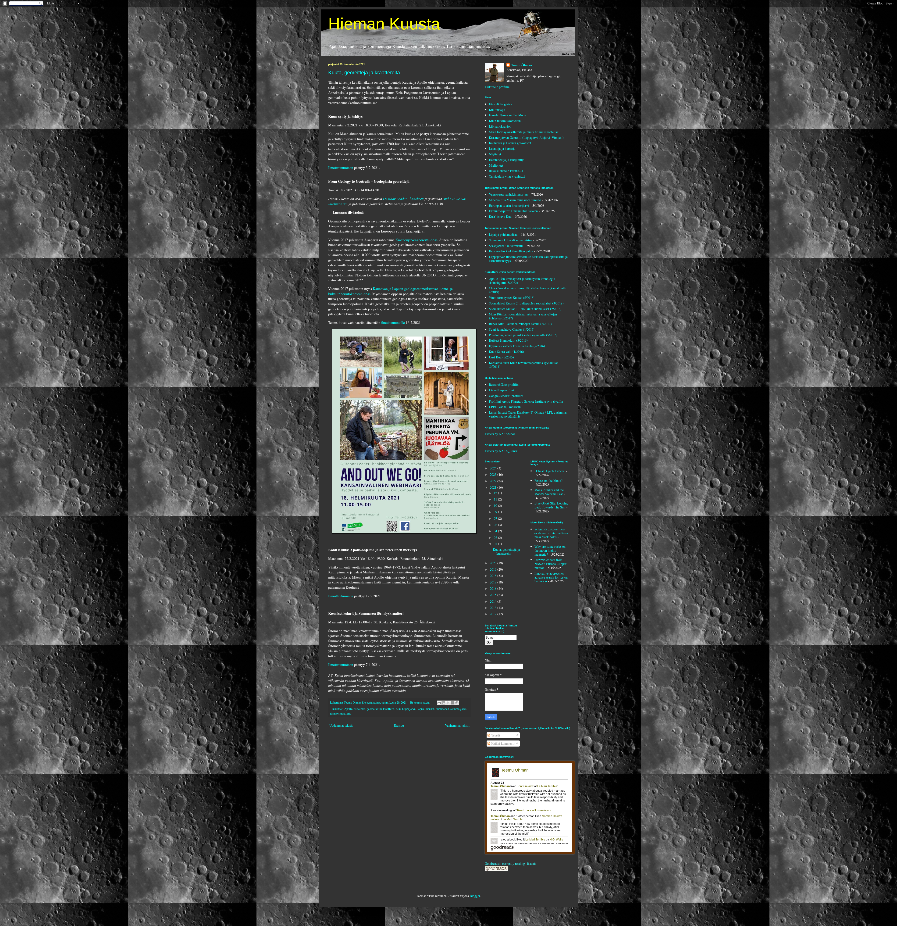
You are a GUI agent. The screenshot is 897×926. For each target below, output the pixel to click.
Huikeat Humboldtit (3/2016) (508, 340)
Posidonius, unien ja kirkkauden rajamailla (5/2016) (523, 335)
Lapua (420, 709)
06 (496, 524)
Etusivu (399, 725)
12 (496, 493)
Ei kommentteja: (420, 702)
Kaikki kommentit (502, 743)
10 (496, 505)
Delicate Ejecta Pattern (549, 471)
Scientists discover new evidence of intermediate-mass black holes (551, 533)
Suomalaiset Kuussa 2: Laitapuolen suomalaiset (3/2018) (526, 303)
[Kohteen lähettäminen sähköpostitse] (439, 703)
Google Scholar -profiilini (506, 395)
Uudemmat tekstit (341, 725)
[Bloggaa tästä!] (443, 703)
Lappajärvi (408, 709)
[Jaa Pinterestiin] (457, 703)
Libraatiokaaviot (500, 126)
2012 (493, 614)
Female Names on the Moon (507, 115)
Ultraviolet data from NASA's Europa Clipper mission (550, 564)
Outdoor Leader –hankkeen (403, 198)
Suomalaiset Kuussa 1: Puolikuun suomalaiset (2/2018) (525, 309)
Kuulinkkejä (497, 109)
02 (496, 537)
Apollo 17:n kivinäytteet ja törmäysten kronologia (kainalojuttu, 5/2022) (522, 280)
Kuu (398, 709)
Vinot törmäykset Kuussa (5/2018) (511, 297)
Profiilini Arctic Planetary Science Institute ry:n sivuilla (526, 401)
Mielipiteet (496, 165)
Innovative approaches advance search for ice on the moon (551, 577)
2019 (493, 569)
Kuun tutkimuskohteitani (505, 120)
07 (496, 518)
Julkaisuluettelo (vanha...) (506, 170)
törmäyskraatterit (340, 713)
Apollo (348, 709)
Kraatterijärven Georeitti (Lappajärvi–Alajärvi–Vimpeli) (526, 137)
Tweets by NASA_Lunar (501, 451)
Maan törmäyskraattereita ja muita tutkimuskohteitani (524, 132)
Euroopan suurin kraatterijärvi (509, 205)
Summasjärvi (458, 709)
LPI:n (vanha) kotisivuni (505, 406)
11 (496, 499)
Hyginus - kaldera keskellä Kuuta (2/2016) (517, 346)
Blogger (475, 896)
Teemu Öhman (521, 65)
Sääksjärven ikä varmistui (506, 245)
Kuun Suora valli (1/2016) (506, 351)
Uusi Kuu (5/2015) (501, 357)
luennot (429, 709)
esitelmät (359, 709)
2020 (493, 563)
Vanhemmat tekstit (457, 725)
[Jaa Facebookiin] (452, 703)
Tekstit (495, 735)
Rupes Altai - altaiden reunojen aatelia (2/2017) (520, 324)
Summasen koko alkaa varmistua (510, 240)
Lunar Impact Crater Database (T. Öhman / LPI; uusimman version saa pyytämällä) (528, 414)
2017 (493, 582)
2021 (493, 487)
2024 (493, 468)
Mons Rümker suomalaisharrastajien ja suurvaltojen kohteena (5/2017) (523, 316)
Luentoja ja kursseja (502, 148)
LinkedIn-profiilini (501, 390)
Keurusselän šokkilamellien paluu (511, 251)
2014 (493, 601)
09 (496, 512)
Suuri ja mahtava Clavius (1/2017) (511, 329)
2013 (493, 607)
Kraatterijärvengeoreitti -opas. (416, 239)
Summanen (442, 709)
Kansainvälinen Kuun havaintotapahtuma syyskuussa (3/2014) (523, 365)
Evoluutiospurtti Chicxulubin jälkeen (513, 211)
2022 (493, 481)
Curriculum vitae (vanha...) (507, 176)
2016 (493, 588)
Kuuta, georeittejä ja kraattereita (364, 72)
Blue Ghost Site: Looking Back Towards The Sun (551, 505)
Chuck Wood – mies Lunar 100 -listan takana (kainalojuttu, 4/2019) (528, 290)
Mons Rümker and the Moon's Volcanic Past (549, 492)
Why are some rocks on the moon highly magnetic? (550, 550)
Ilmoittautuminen (340, 167)
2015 (493, 595)
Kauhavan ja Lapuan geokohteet (510, 143)
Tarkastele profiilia (497, 87)
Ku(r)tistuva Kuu (500, 216)
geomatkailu (374, 709)
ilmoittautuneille (393, 322)
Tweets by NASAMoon (500, 434)
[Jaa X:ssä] (448, 703)
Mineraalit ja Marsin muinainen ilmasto (515, 200)
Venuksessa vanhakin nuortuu (508, 194)
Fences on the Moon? (548, 480)
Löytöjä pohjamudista (503, 234)
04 (496, 531)
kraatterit (388, 709)
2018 (493, 575)
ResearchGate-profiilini (504, 384)
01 (496, 544)
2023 (493, 474)
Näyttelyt (495, 154)
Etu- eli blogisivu (500, 104)
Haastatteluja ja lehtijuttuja (506, 159)
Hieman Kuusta (384, 24)
